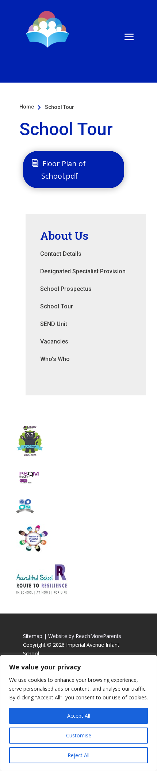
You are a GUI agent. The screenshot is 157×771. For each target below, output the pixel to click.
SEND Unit (53, 323)
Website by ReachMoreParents (84, 636)
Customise (78, 735)
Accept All (78, 715)
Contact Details (60, 253)
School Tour (56, 306)
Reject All (78, 755)
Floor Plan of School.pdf (63, 170)
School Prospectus (66, 288)
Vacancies (54, 341)
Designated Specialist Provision (83, 271)
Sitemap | (35, 636)
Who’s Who (55, 359)
